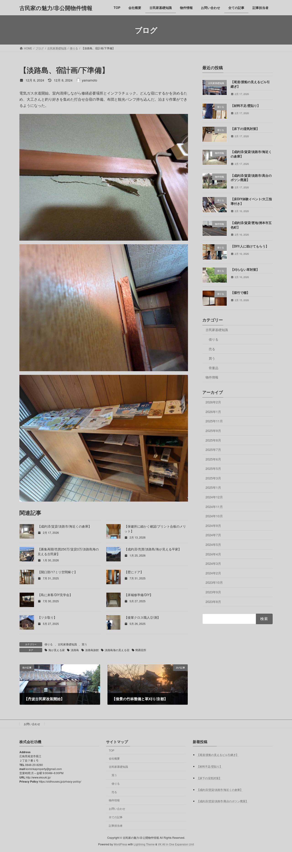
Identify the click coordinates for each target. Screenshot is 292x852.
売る (212, 349)
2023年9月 (213, 592)
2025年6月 (213, 459)
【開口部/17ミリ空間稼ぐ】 (57, 572)
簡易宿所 (140, 650)
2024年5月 (213, 544)
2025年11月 (214, 421)
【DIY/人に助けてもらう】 (250, 246)
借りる (48, 644)
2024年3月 (213, 563)
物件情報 (212, 377)
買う (84, 644)
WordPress (120, 844)
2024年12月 (214, 497)
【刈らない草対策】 (245, 269)
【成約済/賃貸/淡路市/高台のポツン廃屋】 (251, 177)
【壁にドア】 (133, 572)
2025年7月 (213, 449)
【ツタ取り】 (47, 617)
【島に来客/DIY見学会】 (55, 594)
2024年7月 (213, 535)
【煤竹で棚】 (240, 292)
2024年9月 (213, 525)
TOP (111, 750)
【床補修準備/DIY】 (138, 594)
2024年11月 (214, 506)
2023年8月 (213, 601)
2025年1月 (213, 487)
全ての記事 (116, 817)
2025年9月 (213, 430)
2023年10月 (214, 582)
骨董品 (213, 368)
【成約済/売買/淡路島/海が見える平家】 (152, 549)
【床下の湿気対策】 (245, 128)
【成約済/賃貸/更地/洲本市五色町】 (251, 224)
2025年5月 (213, 468)
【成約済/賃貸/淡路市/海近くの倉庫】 (64, 526)
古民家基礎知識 (67, 644)
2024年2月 (213, 573)
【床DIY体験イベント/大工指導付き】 (251, 201)
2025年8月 (213, 440)
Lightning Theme (144, 844)
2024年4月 (213, 554)
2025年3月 (213, 478)
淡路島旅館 (92, 650)
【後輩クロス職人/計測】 (142, 617)
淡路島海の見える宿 (117, 650)
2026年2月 (213, 402)
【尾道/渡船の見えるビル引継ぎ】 (250, 84)
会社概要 (114, 758)
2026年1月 (213, 411)
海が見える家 (56, 650)
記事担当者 (116, 825)
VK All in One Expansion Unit (176, 844)
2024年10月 (214, 516)
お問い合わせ (32, 724)
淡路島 (75, 650)
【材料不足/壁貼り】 (245, 105)
